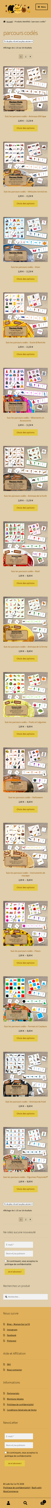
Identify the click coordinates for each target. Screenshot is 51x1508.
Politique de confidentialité (20, 1404)
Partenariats (13, 1393)
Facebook (11, 1335)
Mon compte (8, 1503)
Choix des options (25, 128)
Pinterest (11, 1340)
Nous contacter (14, 1369)
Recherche (25, 1503)
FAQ (9, 1364)
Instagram (12, 1329)
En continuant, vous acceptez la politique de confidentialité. (21, 1263)
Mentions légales (15, 1398)
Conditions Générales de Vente (22, 1409)
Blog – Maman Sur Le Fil (18, 1324)
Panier (39, 1501)
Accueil (10, 21)
